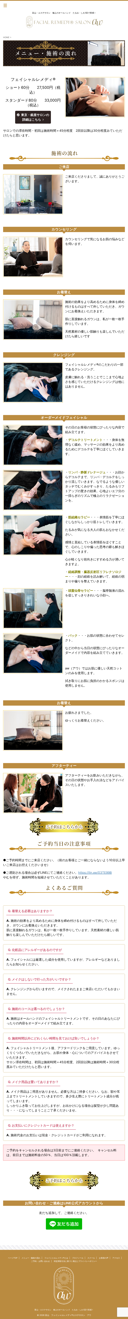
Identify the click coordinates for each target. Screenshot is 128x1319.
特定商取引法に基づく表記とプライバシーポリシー (75, 1261)
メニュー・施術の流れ (31, 1258)
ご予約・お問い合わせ (40, 1261)
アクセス (116, 1258)
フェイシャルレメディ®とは (56, 1258)
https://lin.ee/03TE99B (95, 872)
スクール (91, 1258)
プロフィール (77, 1258)
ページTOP (12, 1258)
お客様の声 (103, 1258)
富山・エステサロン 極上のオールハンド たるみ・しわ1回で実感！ (64, 1310)
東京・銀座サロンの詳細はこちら (35, 117)
